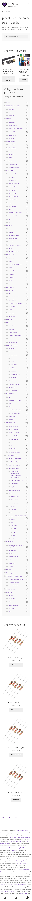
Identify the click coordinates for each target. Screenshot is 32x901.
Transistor (14, 525)
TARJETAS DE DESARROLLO (14, 576)
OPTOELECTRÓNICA (12, 345)
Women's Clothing (14, 167)
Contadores (14, 483)
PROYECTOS (10, 394)
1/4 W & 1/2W (14, 439)
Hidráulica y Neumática (15, 303)
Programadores (13, 586)
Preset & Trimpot (14, 432)
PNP (14, 532)
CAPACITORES (10, 141)
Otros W (13, 449)
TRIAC (12, 538)
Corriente (11, 553)
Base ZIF (13, 180)
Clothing (9, 161)
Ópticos (11, 560)
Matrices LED (14, 377)
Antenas (11, 595)
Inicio (5, 11)
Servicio (8, 569)
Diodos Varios (15, 503)
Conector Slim (13, 200)
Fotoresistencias (13, 426)
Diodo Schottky (15, 496)
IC (11, 513)
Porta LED (12, 387)
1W (12, 442)
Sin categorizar (10, 573)
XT (9, 222)
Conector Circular (14, 183)
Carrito (24, 896)
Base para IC (12, 174)
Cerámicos (12, 145)
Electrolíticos (13, 148)
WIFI (10, 611)
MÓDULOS (9, 319)
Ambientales (12, 550)
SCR (12, 522)
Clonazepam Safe (20, 887)
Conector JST (12, 193)
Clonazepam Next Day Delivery (9, 885)
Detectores (12, 348)
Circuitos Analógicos (14, 465)
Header (11, 203)
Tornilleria (12, 316)
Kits (10, 403)
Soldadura (11, 284)
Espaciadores (12, 300)
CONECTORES (10, 170)
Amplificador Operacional (16, 462)
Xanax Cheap (13, 850)
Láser (12, 361)
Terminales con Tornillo (16, 212)
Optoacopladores (14, 384)
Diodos (11, 493)
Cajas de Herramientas (15, 264)
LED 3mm (13, 368)
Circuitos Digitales (14, 468)
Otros (10, 151)
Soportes (11, 313)
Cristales (13, 509)
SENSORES (9, 542)
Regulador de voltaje (15, 245)
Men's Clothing (13, 164)
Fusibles (11, 242)
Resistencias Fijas (14, 436)
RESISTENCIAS (10, 423)
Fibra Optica (12, 381)
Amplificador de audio (15, 458)
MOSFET (13, 519)
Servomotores (13, 342)
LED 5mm (13, 371)
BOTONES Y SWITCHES (13, 106)
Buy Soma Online (21, 863)
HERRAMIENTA (10, 255)
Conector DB (12, 187)
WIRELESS (9, 592)
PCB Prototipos (15, 413)
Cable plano (12, 122)
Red (10, 209)
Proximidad (12, 563)
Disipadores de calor (14, 297)
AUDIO (8, 103)
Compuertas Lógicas (17, 480)
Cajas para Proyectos (15, 400)
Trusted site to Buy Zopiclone (17, 848)
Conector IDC (12, 190)
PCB (10, 407)
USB (10, 219)
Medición (11, 274)
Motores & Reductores (15, 335)
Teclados (11, 115)
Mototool (11, 277)
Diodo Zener (14, 500)
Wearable (11, 419)
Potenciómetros (13, 429)
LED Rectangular (16, 374)
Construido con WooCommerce (11, 820)
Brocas (11, 261)
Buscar (16, 898)
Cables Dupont (13, 125)
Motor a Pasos (13, 332)
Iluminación (14, 355)
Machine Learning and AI (16, 579)
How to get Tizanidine (22, 861)
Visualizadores (13, 390)
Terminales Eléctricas (15, 216)
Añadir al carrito (8, 79)
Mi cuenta (5, 898)
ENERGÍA (9, 225)
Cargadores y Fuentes (15, 235)
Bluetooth (12, 599)
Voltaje (11, 566)
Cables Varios (12, 135)
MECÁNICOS (9, 290)
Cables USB (12, 132)
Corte (10, 268)
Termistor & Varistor (15, 452)
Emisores (11, 352)
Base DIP (13, 177)
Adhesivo (11, 258)
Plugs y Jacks (12, 206)
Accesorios (12, 229)
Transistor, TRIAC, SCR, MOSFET (18, 516)
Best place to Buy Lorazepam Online (19, 837)
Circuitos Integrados (14, 490)
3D (9, 397)
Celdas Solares (13, 238)
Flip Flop (13, 487)
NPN (14, 529)
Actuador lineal (13, 326)
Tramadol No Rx (22, 885)
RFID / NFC (12, 608)
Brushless (11, 329)
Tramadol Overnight (16, 841)
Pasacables (12, 306)
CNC (10, 293)
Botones (11, 109)
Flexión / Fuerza (13, 556)
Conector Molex (13, 196)
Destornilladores (13, 271)
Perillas (11, 310)
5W (12, 445)
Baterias (11, 232)
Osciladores (12, 506)
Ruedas (11, 339)
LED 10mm (14, 364)
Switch (10, 112)
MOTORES (9, 322)
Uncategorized (10, 589)
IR (11, 358)
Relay (10, 248)
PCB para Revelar (16, 410)
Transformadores (14, 251)
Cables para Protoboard (16, 128)
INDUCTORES (10, 287)
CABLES (8, 119)
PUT (14, 535)
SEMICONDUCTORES (12, 455)
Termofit (11, 138)
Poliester (11, 154)
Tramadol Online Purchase (8, 891)
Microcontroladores (14, 582)
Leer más (23, 79)
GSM (10, 602)
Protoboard (12, 416)
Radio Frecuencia (13, 605)
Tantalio (11, 157)
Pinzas (10, 280)
